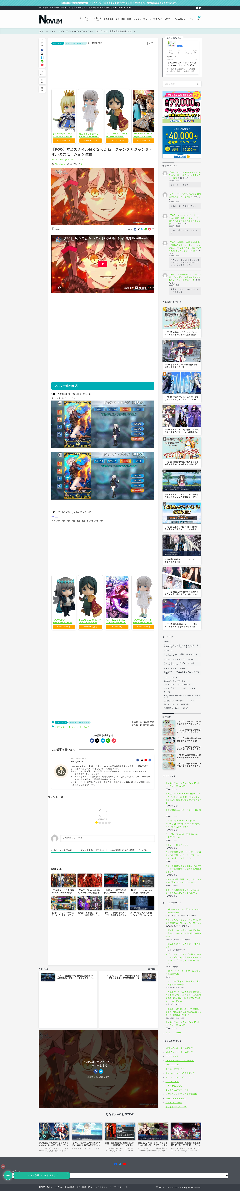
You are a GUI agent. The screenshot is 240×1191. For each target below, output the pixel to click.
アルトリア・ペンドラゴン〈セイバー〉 (180, 659)
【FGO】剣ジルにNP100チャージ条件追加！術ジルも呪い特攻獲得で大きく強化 (185, 175)
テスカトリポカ (170, 688)
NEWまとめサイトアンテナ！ (180, 1060)
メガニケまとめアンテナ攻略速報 (181, 1094)
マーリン (167, 692)
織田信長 (185, 704)
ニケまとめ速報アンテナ (177, 1090)
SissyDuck (60, 164)
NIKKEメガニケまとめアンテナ (180, 1048)
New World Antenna (176, 1098)
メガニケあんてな (174, 1086)
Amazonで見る (64, 140)
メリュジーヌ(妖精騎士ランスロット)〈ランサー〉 (182, 696)
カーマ (175, 677)
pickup (167, 641)
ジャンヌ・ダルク (78, 160)
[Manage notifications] (3, 1166)
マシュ (192, 688)
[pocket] (42, 65)
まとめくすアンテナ (175, 1069)
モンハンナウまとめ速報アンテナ (181, 1073)
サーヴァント (58, 43)
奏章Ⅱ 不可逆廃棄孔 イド (76, 43)
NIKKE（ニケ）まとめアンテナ (180, 1052)
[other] (149, 760)
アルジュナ (168, 650)
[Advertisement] (102, 66)
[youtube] (145, 760)
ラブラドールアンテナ (176, 1107)
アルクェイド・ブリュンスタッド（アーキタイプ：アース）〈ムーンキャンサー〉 (181, 646)
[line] (42, 61)
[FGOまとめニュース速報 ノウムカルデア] (50, 19)
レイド (191, 701)
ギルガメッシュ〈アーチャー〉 (176, 681)
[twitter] (200, 8)
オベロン (183, 668)
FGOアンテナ (172, 1056)
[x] (42, 53)
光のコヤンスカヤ (171, 704)
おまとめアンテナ (174, 1102)
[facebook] (197, 8)
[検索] (198, 83)
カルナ (166, 677)
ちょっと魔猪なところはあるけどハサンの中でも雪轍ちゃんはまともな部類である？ (183, 869)
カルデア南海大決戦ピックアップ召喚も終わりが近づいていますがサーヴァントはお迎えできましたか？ (183, 855)
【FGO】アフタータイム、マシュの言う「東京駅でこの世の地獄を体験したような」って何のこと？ (185, 277)
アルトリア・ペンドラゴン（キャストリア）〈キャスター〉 (180, 664)
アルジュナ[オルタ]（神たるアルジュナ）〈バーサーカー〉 (181, 655)
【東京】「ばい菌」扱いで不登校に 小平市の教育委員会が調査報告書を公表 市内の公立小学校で (183, 1012)
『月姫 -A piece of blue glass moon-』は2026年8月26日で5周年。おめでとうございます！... (183, 824)
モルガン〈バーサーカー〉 (175, 701)
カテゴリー (17, 1171)
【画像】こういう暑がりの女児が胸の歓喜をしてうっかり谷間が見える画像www (183, 933)
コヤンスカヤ (169, 684)
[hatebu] (42, 57)
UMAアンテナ (172, 1065)
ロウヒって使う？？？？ (177, 845)
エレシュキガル (170, 668)
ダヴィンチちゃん (185, 684)
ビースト (183, 688)
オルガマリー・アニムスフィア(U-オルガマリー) (181, 673)
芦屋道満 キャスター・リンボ (176, 708)
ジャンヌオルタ (60, 160)
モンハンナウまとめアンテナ (179, 1077)
